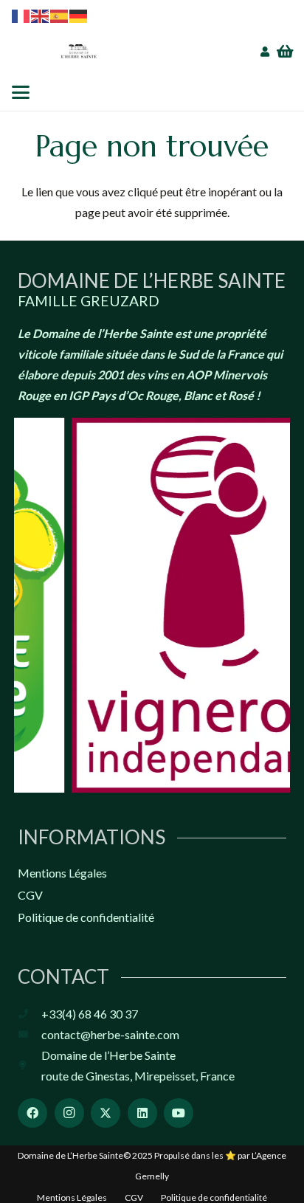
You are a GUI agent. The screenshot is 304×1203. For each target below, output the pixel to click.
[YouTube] (178, 1113)
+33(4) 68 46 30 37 (89, 1014)
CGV (30, 895)
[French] (21, 14)
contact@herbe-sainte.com (110, 1034)
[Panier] (285, 51)
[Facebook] (32, 1113)
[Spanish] (59, 14)
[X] (105, 1113)
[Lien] (264, 52)
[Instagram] (69, 1113)
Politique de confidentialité (86, 917)
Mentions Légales (62, 873)
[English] (40, 14)
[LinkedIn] (142, 1113)
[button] (20, 92)
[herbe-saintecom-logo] (79, 51)
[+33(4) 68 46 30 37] (29, 1014)
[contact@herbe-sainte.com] (29, 1035)
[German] (79, 14)
